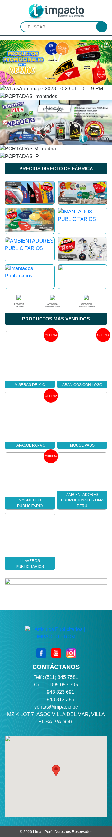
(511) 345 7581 (61, 677)
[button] (56, 770)
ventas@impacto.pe (56, 707)
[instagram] (71, 653)
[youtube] (56, 653)
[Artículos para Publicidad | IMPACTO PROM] (56, 11)
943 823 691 (60, 692)
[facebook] (41, 653)
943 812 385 (60, 699)
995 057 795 (64, 684)
